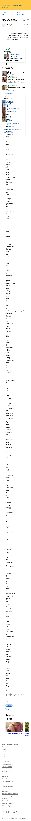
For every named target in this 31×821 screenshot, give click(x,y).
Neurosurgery (8, 120)
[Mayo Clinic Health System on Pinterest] (17, 812)
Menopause (9, 93)
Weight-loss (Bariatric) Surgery (12, 129)
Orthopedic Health (9, 126)
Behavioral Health (9, 102)
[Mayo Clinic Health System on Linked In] (8, 812)
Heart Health (7, 114)
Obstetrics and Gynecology (12, 123)
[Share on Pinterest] (14, 82)
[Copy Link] (18, 82)
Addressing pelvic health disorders (16, 73)
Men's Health (7, 117)
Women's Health (8, 132)
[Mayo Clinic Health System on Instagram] (6, 812)
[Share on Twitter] (10, 82)
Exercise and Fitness (10, 111)
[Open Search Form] (24, 20)
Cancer (6, 105)
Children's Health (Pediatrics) (12, 108)
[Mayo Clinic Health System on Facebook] (3, 812)
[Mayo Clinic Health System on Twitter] (11, 812)
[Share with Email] (22, 82)
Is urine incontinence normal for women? (16, 80)
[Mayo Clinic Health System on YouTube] (14, 812)
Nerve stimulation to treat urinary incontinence (16, 88)
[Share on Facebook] (7, 82)
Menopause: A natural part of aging (14, 733)
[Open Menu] (28, 20)
